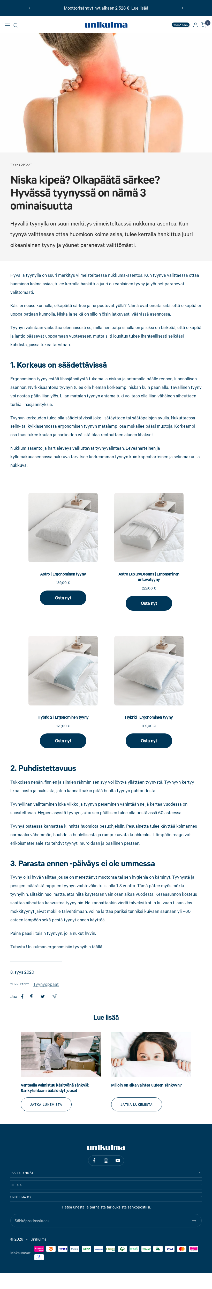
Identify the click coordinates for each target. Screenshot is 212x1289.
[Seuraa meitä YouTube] (118, 1160)
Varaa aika (180, 24)
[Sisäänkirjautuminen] (195, 25)
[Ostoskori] (204, 24)
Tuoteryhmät (22, 1173)
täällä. (97, 947)
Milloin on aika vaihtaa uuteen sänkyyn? (146, 1085)
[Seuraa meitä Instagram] (106, 1160)
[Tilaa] (194, 1220)
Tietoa (16, 1185)
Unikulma (39, 1239)
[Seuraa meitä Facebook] (94, 1160)
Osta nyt (63, 598)
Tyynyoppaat (21, 164)
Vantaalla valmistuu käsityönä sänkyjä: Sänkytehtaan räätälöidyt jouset (55, 1087)
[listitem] (22, 996)
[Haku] (15, 25)
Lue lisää (139, 8)
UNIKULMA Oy (21, 1197)
